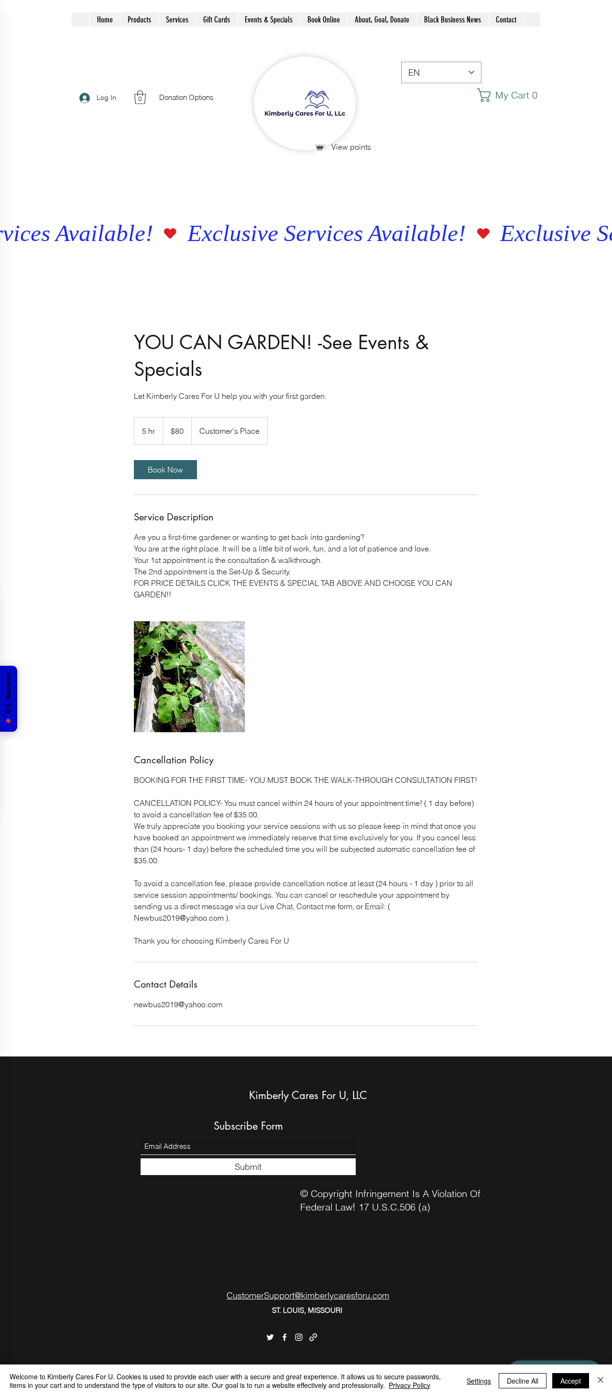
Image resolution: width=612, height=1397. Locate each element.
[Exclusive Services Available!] (306, 234)
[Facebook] (284, 1337)
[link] (510, 95)
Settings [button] (479, 1381)
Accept (570, 1381)
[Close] (600, 1380)
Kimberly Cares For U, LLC (308, 1095)
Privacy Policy (409, 1385)
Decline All (522, 1381)
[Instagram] (299, 1337)
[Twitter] (270, 1337)
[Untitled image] (189, 676)
